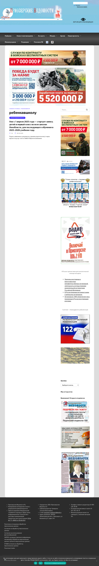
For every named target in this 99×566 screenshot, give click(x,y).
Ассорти (41, 36)
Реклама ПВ (38, 42)
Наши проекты (73, 36)
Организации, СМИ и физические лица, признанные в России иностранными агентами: (77, 299)
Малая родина (10, 42)
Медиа (52, 36)
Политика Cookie (9, 548)
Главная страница (14, 108)
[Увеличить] (87, 162)
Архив (62, 36)
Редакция (25, 42)
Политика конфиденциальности (55, 563)
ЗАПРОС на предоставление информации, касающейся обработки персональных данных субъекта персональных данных (17, 539)
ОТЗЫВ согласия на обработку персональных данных (13, 544)
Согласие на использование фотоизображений (13, 534)
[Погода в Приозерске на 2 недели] (82, 6)
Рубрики (8, 36)
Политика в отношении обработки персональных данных (15, 525)
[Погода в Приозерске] (80, 3)
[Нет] (97, 561)
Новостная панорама (25, 36)
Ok (36, 563)
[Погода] (77, 5)
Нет (40, 563)
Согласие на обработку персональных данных (16, 529)
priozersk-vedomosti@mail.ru (52, 512)
